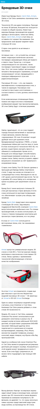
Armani (33, 16)
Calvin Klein (26, 16)
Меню (3, 2)
